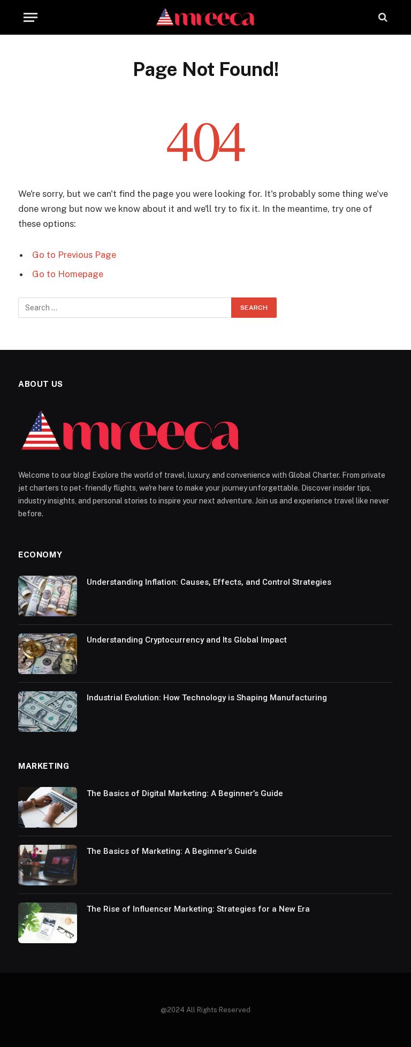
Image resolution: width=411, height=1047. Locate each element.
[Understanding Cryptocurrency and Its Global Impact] (47, 653)
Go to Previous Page (74, 254)
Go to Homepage (67, 274)
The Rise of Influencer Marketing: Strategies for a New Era (198, 909)
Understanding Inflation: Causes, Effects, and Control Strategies (209, 582)
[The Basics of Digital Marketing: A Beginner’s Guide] (47, 807)
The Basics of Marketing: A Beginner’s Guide (172, 851)
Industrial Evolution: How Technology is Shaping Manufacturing (207, 697)
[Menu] (30, 17)
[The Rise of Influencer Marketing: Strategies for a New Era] (47, 923)
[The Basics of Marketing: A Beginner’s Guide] (47, 865)
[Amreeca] (205, 17)
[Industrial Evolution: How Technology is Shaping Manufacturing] (47, 711)
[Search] (381, 17)
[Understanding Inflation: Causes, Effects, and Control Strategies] (47, 596)
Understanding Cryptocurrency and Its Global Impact (187, 640)
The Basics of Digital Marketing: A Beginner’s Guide (185, 793)
